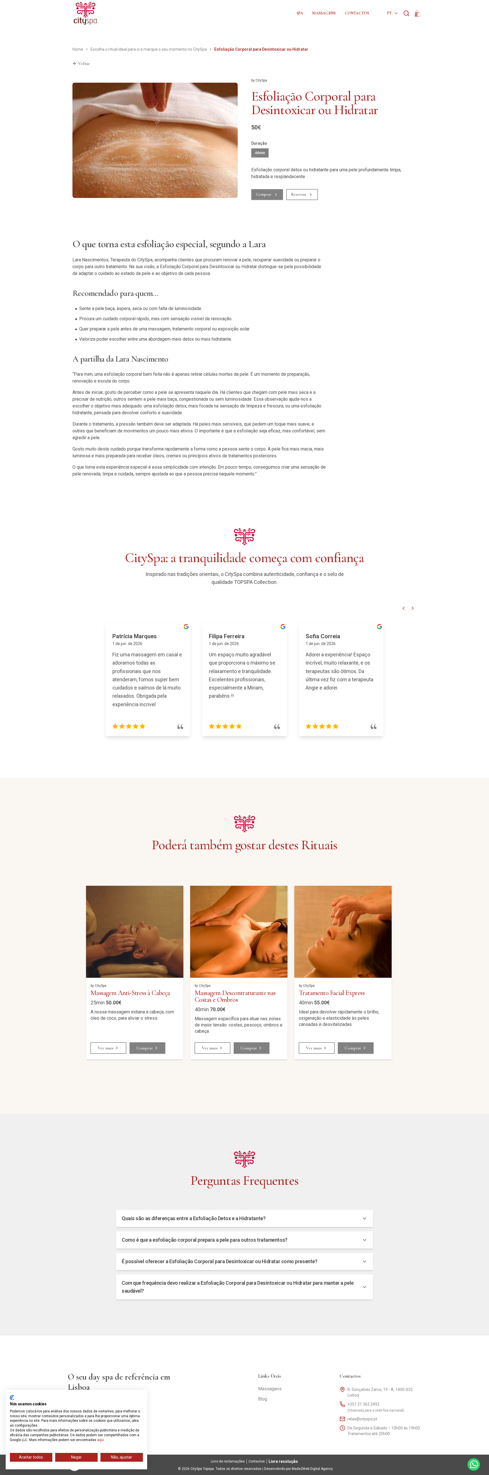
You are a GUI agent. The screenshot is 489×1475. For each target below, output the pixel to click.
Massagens (324, 13)
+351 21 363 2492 (363, 1404)
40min (260, 153)
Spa (300, 13)
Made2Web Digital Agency (312, 1469)
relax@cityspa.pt (362, 1419)
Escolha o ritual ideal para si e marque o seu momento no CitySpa (149, 49)
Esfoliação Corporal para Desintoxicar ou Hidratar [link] (261, 49)
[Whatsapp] (473, 1464)
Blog (262, 1399)
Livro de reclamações (228, 1461)
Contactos (350, 1376)
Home (77, 49)
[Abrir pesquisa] (406, 13)
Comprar (263, 194)
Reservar (298, 194)
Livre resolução (283, 1461)
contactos (357, 13)
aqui (100, 1440)
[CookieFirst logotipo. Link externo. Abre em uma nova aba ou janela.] (12, 1397)
